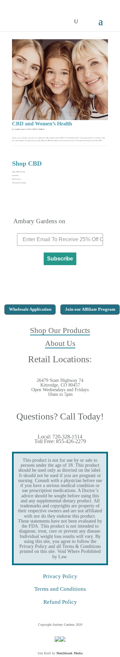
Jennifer (17, 129)
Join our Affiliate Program (90, 309)
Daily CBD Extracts (18, 172)
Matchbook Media (69, 653)
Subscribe (60, 258)
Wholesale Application (30, 309)
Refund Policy (60, 602)
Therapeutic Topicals (19, 183)
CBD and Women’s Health (42, 123)
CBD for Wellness (38, 129)
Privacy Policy (60, 576)
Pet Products (16, 179)
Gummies (15, 175)
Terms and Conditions (60, 589)
